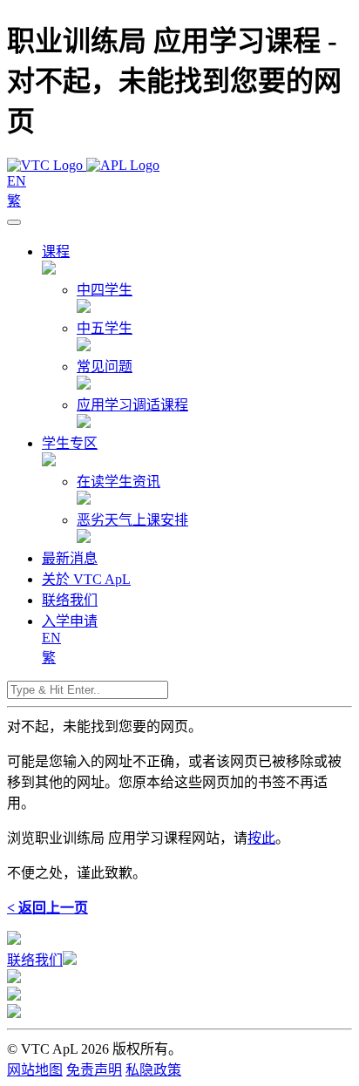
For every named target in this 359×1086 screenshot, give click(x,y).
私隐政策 (153, 1069)
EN (16, 180)
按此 (261, 838)
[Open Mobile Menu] (14, 222)
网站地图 (35, 1069)
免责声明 (94, 1069)
